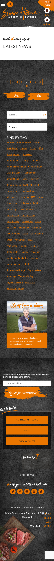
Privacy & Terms (15, 507)
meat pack (11, 227)
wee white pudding (16, 288)
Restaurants (12, 251)
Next (39, 97)
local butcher (13, 215)
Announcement (24, 142)
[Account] (47, 19)
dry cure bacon (14, 184)
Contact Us (40, 507)
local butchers (28, 215)
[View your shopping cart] (47, 10)
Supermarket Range (16, 270)
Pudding (24, 245)
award (36, 142)
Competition (30, 172)
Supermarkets (34, 270)
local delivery (13, 221)
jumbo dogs (12, 209)
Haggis (41, 197)
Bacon (33, 148)
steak (26, 264)
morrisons (36, 227)
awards (23, 148)
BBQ (41, 148)
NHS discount (36, 233)
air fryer (10, 142)
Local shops (27, 221)
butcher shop (13, 160)
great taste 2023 (27, 197)
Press (30, 239)
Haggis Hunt (12, 203)
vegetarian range (15, 282)
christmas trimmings (16, 166)
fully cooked (12, 197)
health (36, 203)
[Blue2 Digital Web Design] (46, 520)
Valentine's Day (25, 276)
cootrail (25, 178)
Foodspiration (27, 191)
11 (27, 85)
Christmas (35, 160)
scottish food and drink (17, 258)
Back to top (29, 458)
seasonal (35, 258)
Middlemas (24, 227)
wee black (30, 282)
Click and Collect (14, 172)
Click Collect (48, 4)
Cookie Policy (28, 507)
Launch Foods (26, 209)
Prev (16, 97)
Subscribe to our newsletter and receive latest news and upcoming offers (26, 375)
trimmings (11, 276)
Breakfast (27, 154)
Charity (24, 160)
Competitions (13, 178)
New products (13, 233)
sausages (35, 251)
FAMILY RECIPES (31, 184)
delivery (35, 178)
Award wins (12, 148)
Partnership (20, 239)
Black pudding (13, 154)
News (25, 233)
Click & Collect (35, 166)
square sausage (14, 264)
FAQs (27, 430)
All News (13, 127)
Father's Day (12, 191)
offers (9, 239)
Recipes (34, 245)
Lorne (38, 221)
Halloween (26, 203)
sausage (24, 251)
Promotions (12, 245)
